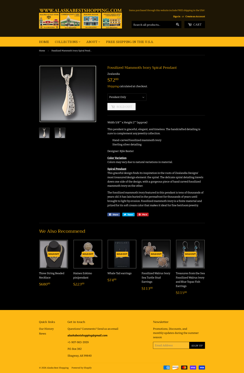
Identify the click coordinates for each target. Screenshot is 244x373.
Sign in (176, 16)
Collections (67, 41)
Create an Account (195, 16)
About (92, 41)
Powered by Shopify (82, 368)
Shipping (113, 86)
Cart (197, 24)
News (42, 333)
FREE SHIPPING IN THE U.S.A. (130, 41)
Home (44, 41)
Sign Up (197, 345)
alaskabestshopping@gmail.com (87, 335)
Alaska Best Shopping (58, 368)
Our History (46, 328)
